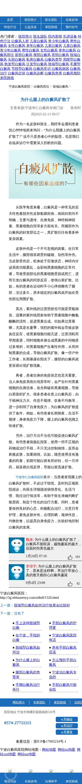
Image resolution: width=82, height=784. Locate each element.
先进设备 (70, 36)
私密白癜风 (35, 59)
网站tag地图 (26, 754)
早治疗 (68, 725)
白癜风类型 (53, 59)
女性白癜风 (16, 46)
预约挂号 (72, 27)
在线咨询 (72, 19)
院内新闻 (55, 36)
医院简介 (30, 19)
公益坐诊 (30, 27)
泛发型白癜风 (36, 64)
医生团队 (51, 19)
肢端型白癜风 (58, 64)
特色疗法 (10, 27)
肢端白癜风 (60, 86)
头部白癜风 (16, 59)
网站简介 (19, 702)
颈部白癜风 (42, 55)
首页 (10, 19)
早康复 (68, 732)
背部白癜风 (60, 55)
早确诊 (68, 719)
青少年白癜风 (58, 41)
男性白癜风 (30, 50)
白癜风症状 (16, 73)
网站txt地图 (66, 749)
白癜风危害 (53, 73)
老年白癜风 (35, 46)
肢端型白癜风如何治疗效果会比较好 (42, 605)
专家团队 (39, 702)
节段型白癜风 (21, 68)
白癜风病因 (60, 68)
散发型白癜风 (14, 64)
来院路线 (51, 27)
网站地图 (49, 749)
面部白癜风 (23, 55)
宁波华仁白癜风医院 (29, 477)
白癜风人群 (20, 41)
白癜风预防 (71, 73)
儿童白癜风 (38, 41)
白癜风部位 (41, 86)
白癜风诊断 (35, 73)
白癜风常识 (42, 68)
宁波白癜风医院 (19, 86)
